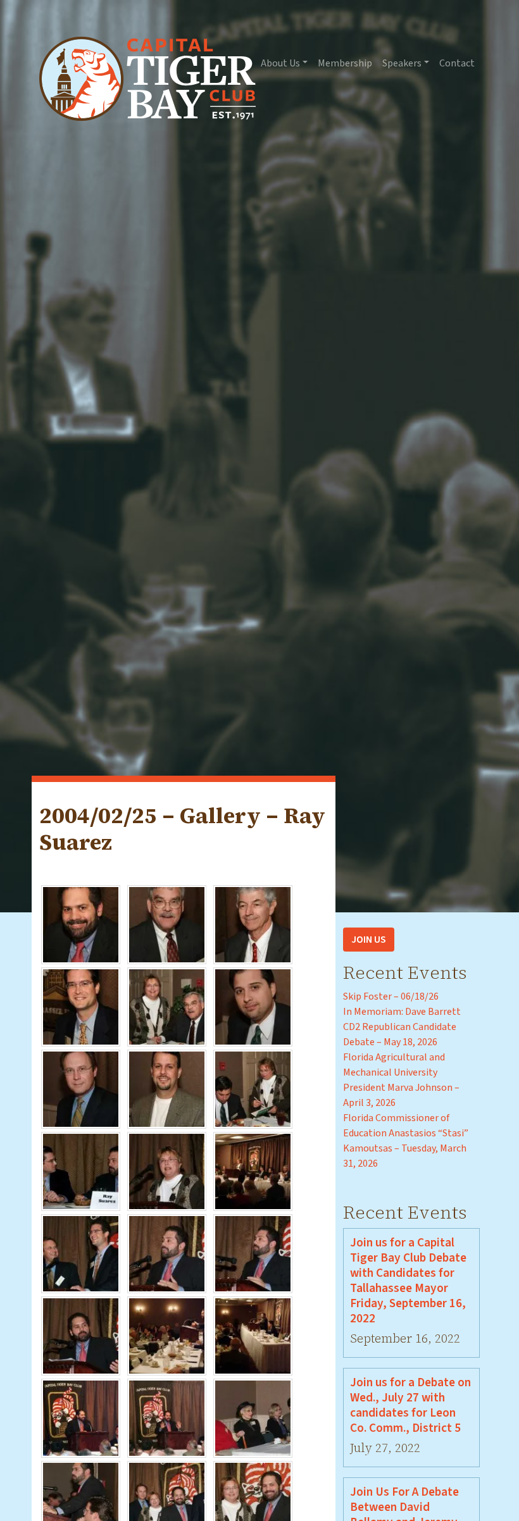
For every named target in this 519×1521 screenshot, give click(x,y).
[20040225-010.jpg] (80, 1170)
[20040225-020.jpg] (166, 1417)
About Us (280, 63)
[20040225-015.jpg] (252, 1253)
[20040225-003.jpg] (252, 924)
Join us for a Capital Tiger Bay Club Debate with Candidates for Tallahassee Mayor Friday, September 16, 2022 (408, 1280)
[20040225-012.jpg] (252, 1170)
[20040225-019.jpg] (80, 1417)
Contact (457, 63)
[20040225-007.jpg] (80, 1088)
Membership (345, 63)
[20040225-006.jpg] (252, 1006)
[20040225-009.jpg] (252, 1088)
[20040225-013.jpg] (80, 1253)
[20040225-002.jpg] (166, 924)
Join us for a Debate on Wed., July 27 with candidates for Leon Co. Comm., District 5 (410, 1405)
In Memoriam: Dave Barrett (402, 1012)
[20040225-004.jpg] (80, 1006)
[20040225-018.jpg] (252, 1335)
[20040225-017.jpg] (166, 1335)
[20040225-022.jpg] (80, 1499)
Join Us (368, 940)
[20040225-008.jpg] (166, 1088)
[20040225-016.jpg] (80, 1335)
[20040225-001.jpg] (80, 924)
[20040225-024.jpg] (252, 1499)
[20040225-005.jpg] (166, 1006)
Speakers (402, 63)
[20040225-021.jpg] (252, 1417)
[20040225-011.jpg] (166, 1170)
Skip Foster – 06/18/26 (391, 996)
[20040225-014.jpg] (166, 1253)
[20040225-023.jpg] (166, 1499)
